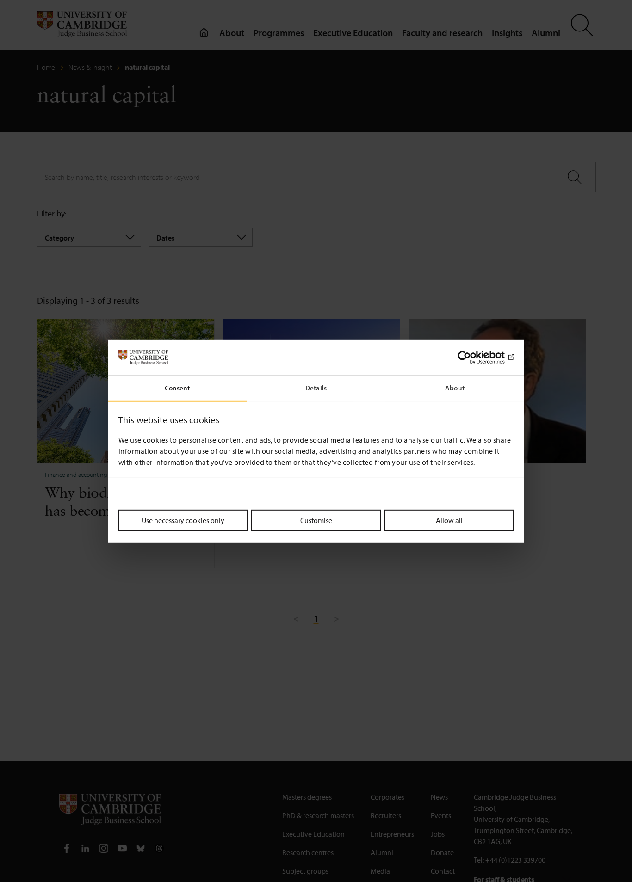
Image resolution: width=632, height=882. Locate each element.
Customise (316, 520)
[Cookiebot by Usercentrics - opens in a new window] (473, 357)
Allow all (449, 520)
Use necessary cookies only (183, 520)
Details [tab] (316, 387)
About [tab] (455, 387)
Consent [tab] (177, 387)
